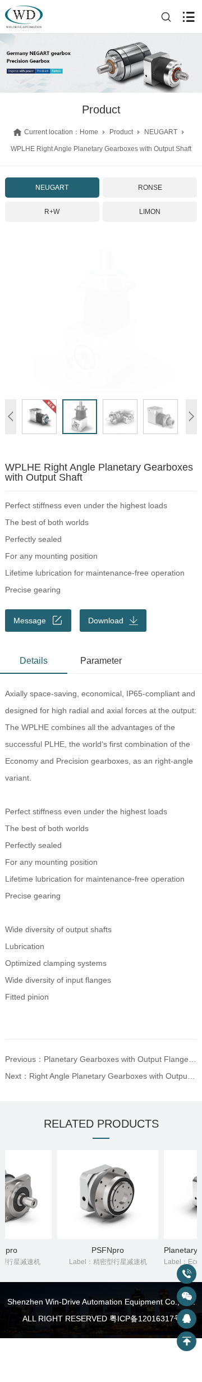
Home (89, 132)
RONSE (150, 187)
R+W (51, 212)
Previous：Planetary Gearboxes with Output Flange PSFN (101, 1059)
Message (29, 620)
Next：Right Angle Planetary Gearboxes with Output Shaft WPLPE (101, 1075)
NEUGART (160, 132)
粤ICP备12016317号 (145, 1318)
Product (121, 132)
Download (105, 620)
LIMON (149, 212)
